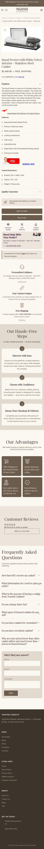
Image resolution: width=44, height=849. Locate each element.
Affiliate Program (8, 777)
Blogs (4, 802)
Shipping (22, 320)
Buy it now (22, 218)
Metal (4, 740)
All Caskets (6, 737)
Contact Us (22, 282)
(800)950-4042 (28, 164)
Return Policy (6, 770)
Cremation (5, 747)
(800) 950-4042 (23, 4)
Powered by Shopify (30, 845)
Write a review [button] (22, 531)
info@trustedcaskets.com (13, 822)
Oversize (5, 751)
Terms (4, 766)
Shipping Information (9, 780)
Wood (4, 744)
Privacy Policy (7, 773)
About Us (5, 795)
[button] (2, 10)
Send (11, 693)
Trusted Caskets (18, 845)
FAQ (3, 806)
